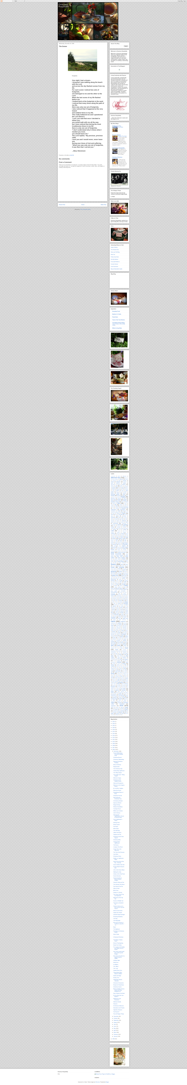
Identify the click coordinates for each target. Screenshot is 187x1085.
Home (82, 204)
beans (117, 491)
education (114, 544)
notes (112, 624)
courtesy (126, 528)
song (125, 669)
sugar (127, 677)
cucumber (114, 534)
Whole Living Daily (117, 328)
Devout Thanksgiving (118, 943)
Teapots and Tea (117, 834)
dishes (125, 539)
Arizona (112, 485)
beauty (112, 493)
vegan (112, 702)
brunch (126, 501)
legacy (122, 604)
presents (126, 637)
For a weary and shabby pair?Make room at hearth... (119, 948)
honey (125, 592)
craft (120, 529)
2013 (113, 735)
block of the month (115, 496)
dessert (114, 538)
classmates (117, 518)
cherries (126, 512)
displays (112, 540)
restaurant (124, 652)
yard (113, 714)
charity (122, 512)
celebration (123, 508)
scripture (126, 659)
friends (113, 567)
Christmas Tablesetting (118, 759)
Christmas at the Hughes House (117, 780)
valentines (124, 701)
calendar (120, 504)
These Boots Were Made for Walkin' (117, 973)
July (127, 600)
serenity (114, 663)
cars (113, 507)
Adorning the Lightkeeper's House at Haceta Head (118, 816)
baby (123, 488)
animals (124, 480)
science (116, 659)
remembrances (113, 652)
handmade (126, 580)
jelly (112, 600)
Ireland (124, 598)
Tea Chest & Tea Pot (118, 886)
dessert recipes (122, 538)
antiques (118, 481)
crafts (112, 531)
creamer (112, 532)
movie (120, 617)
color (116, 522)
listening (126, 607)
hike (111, 585)
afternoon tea (115, 478)
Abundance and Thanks (118, 1007)
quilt (126, 642)
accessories (113, 476)
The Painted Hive (115, 249)
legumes (114, 606)
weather (116, 709)
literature (113, 608)
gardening (113, 571)
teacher (112, 690)
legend (126, 604)
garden (124, 569)
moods (115, 616)
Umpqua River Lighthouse (116, 842)
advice (119, 476)
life (125, 606)
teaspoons (122, 692)
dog (116, 540)
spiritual (121, 672)
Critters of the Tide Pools (119, 874)
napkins (114, 619)
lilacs (117, 607)
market (116, 612)
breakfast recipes (115, 501)
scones (120, 659)
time (119, 696)
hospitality (113, 594)
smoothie (120, 668)
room (113, 654)
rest (119, 652)
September (116, 1020)
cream (119, 530)
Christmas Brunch (117, 757)
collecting (112, 520)
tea (118, 683)
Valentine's (119, 701)
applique (124, 483)
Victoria (112, 707)
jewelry (116, 600)
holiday (126, 585)
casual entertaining (124, 507)
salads (119, 657)
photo (118, 634)
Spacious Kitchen (117, 802)
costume (112, 528)
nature (113, 621)
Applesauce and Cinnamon (117, 999)
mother (119, 616)
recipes (116, 649)
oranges (112, 626)
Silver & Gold (116, 888)
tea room (118, 686)
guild (121, 580)
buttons (113, 503)
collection (118, 520)
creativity (113, 533)
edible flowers (125, 543)
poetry (114, 637)
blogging (123, 496)
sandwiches (113, 658)
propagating (118, 640)
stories (121, 676)
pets (119, 632)
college (112, 522)
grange (120, 579)
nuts (125, 624)
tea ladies (119, 685)
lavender (125, 603)
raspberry (112, 648)
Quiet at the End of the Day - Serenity (118, 862)
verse (121, 705)
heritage (124, 584)
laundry (119, 603)
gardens (120, 571)
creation (118, 532)
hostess (119, 594)
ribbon (116, 653)
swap (123, 680)
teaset (117, 692)
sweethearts (116, 681)
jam (119, 599)
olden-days (125, 625)
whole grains (114, 712)
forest (127, 564)
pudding (124, 640)
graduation (125, 576)
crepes (118, 533)
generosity (119, 572)
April (115, 1030)
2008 (113, 745)
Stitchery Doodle (117, 1001)
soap (117, 669)
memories (116, 614)
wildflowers (120, 712)
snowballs (112, 669)
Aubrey (121, 485)
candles (112, 505)
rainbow (115, 646)
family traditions (121, 557)
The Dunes (115, 845)
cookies (124, 525)
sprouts (118, 673)
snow (124, 668)
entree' (114, 548)
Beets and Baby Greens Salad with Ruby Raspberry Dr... (118, 990)
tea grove (114, 685)
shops (118, 666)
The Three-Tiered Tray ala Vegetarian (118, 895)
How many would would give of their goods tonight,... (118, 953)
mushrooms (113, 618)
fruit (119, 568)
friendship (121, 567)
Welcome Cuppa (117, 777)
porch (118, 637)
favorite (112, 560)
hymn (124, 595)
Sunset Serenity (117, 875)
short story (123, 666)
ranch (125, 646)
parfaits (112, 630)
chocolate (121, 514)
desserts (112, 539)
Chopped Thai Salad (122, 136)
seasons (119, 662)
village (122, 707)
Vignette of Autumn (117, 1009)
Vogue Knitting (114, 247)
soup (112, 671)
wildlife (125, 712)
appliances (118, 483)
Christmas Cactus (117, 986)
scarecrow (124, 658)
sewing (123, 663)
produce (125, 639)
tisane (123, 696)
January (116, 1036)
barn (121, 489)
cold (126, 519)
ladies (114, 603)
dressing (125, 542)
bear (121, 491)
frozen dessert (113, 568)
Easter (112, 543)
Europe (118, 549)
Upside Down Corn (117, 970)
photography (123, 634)
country (122, 528)
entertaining (113, 547)
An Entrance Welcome (118, 1005)
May (115, 1028)
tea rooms (123, 686)
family (112, 552)
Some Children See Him (118, 864)
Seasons (115, 1003)
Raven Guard (116, 824)
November (116, 1016)
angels (119, 480)
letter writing (121, 606)
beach (117, 490)
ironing (116, 599)
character (124, 510)
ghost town (125, 572)
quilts (112, 645)
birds (124, 494)
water (112, 709)
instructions (114, 598)
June (115, 1026)
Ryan (114, 927)
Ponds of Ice (116, 977)
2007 (113, 747)
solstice (121, 669)
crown (127, 533)
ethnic (124, 548)
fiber (113, 561)
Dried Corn (115, 962)
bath (113, 490)
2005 (113, 1038)
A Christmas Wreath (118, 800)
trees (114, 700)
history (115, 585)
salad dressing (120, 655)
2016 (113, 729)
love (113, 609)
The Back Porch (117, 808)
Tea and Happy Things (118, 1013)
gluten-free (124, 575)
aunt (125, 485)
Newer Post (62, 204)
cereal (119, 510)
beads (122, 490)
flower (116, 562)
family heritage (119, 555)
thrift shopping (114, 696)
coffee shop (121, 519)
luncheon (126, 609)
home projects (124, 589)
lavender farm (116, 604)
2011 (113, 739)
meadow (126, 612)
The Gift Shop (116, 830)
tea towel (117, 688)
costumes (117, 528)
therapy (126, 695)
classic (112, 518)
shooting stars (119, 664)
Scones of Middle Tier (118, 900)
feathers (121, 560)
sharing (112, 664)
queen (126, 641)
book (125, 498)
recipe (126, 648)
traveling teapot (114, 698)
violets (114, 708)
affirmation (124, 476)
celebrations (113, 509)
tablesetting (120, 682)
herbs (117, 584)
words (127, 713)
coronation (118, 527)
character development (115, 512)
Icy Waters (115, 964)
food (122, 564)
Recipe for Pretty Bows (118, 984)
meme (122, 613)
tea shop (123, 687)
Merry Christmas (117, 764)
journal (120, 600)
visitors (118, 708)
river (120, 653)
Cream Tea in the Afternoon (117, 849)
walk (126, 708)
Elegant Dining (116, 804)
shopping (113, 666)
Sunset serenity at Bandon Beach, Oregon (117, 879)
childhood (118, 513)
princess (119, 639)
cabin (118, 503)
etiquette (112, 549)
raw (117, 648)
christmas (113, 517)
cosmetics (124, 527)
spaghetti (116, 672)
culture (118, 534)
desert (122, 537)
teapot (112, 691)
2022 (113, 725)
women (117, 713)
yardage (116, 714)
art (116, 485)
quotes (125, 645)
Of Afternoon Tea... (117, 126)
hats (121, 581)
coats (112, 519)
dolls (125, 540)
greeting (112, 580)
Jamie (123, 599)
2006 (113, 749)
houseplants (124, 594)
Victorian (116, 707)
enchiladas (116, 545)
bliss (127, 495)
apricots (118, 484)
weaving (121, 709)
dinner (117, 539)
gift (117, 574)
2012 (113, 737)
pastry (127, 630)
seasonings (113, 662)
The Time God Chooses (118, 852)
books (119, 499)
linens (121, 607)
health (125, 581)
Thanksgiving (121, 695)
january (126, 599)
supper (118, 680)
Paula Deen (115, 317)
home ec (126, 588)
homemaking (114, 592)
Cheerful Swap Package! (119, 914)
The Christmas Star (117, 768)
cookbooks (125, 524)
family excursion (122, 552)
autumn (114, 488)
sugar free (114, 678)
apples (112, 483)
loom (124, 608)
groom (117, 580)
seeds (126, 662)
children (124, 513)
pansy (121, 629)
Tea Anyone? (116, 1011)
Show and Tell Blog (115, 252)
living (118, 608)
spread (125, 672)
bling (124, 495)
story (112, 677)
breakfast (125, 500)
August (115, 1022)
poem (126, 636)
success (122, 677)
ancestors (114, 480)
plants (121, 636)
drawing (112, 542)
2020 (113, 727)
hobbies (120, 585)
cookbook (119, 524)
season (118, 660)
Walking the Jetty (117, 872)
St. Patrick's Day (125, 673)
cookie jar (119, 525)
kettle (113, 601)
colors (126, 522)
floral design (121, 561)
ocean (112, 625)
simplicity (112, 668)
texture (125, 693)
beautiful (125, 491)
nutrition (120, 624)
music (119, 618)
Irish (113, 599)
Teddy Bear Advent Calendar (117, 980)
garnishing (113, 572)
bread (112, 500)
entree (119, 547)
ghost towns (113, 574)
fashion (124, 559)
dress (116, 542)
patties (118, 631)
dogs (121, 540)
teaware (126, 692)
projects (112, 640)
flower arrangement (122, 562)
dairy (127, 534)
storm (126, 676)
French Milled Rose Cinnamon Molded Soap (118, 754)
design (126, 537)
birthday (113, 495)
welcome (123, 711)
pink (123, 635)
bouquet (125, 499)
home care (113, 588)
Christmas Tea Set (117, 795)
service (119, 663)
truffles (119, 700)
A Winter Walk (116, 960)
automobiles (126, 486)
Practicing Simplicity (117, 916)
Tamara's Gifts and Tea (118, 882)
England (123, 545)
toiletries (114, 697)
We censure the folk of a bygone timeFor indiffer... (119, 957)
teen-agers (114, 693)
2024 (113, 723)
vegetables (121, 704)
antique (112, 481)
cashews (116, 507)
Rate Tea (113, 254)
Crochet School (114, 264)
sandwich (124, 657)
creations (124, 532)
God (111, 576)
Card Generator (114, 266)
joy (124, 600)
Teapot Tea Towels (117, 912)
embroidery (125, 544)
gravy (125, 579)
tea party (123, 685)
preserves (114, 639)
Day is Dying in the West (119, 993)
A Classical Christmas (118, 937)
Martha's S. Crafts (116, 314)
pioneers (113, 636)
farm (111, 559)
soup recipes (117, 671)
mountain (125, 616)
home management (115, 589)
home (124, 587)
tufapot (125, 700)
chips (116, 514)
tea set (118, 687)
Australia (112, 486)
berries (118, 493)
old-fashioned (118, 625)
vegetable (120, 702)
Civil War (125, 517)
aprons (123, 484)
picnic (116, 635)
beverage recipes (115, 494)
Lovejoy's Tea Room (118, 847)
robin (123, 653)
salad (112, 655)
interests (119, 598)
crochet (122, 533)
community (115, 523)
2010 (113, 741)
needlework (123, 621)
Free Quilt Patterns (115, 261)
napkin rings (125, 618)
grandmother (113, 579)
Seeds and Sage (117, 975)
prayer (122, 637)
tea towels (123, 688)
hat (117, 581)
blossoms (113, 498)
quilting (124, 644)
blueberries (119, 498)
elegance (119, 544)
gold (114, 576)
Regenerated (116, 766)
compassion (124, 523)
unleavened (113, 701)
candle (125, 504)
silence (115, 667)
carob (127, 505)
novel (116, 624)
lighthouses (113, 607)
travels (120, 698)
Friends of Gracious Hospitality (117, 158)
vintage (126, 707)
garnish (125, 571)
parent (125, 629)
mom (112, 616)
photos (112, 635)
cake (115, 504)
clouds (122, 518)
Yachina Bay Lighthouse (118, 770)
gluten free (115, 575)
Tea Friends (120, 127)
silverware (125, 667)
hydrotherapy (118, 595)
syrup (121, 681)
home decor (119, 588)
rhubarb (112, 653)
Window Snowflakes (118, 806)
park (116, 630)
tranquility (120, 697)
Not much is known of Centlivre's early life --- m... (118, 924)
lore (127, 608)
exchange (124, 549)
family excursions (116, 554)
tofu (127, 696)
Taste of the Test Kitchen (118, 319)
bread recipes (118, 500)
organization (124, 626)
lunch (122, 609)
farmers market (117, 559)
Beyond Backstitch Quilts (116, 268)
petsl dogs (125, 632)
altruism (121, 479)
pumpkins (118, 641)
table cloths (126, 681)
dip (121, 539)
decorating (113, 537)
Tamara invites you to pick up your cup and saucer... (118, 907)
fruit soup (125, 568)
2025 (113, 721)
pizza (118, 636)
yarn (120, 714)
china (112, 514)
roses (120, 654)
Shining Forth (116, 822)
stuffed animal (117, 677)
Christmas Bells (117, 839)
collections (124, 520)
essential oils (119, 548)
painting (112, 629)
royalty (125, 654)
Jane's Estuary (116, 812)
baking (113, 489)
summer (126, 678)
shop (125, 664)
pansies (116, 629)
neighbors (119, 623)
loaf (121, 608)
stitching (112, 676)
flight (116, 561)
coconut (116, 519)
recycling (124, 649)
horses (124, 593)
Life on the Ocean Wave (118, 869)
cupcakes (123, 534)
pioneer (126, 635)
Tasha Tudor (113, 683)
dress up (120, 542)
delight (117, 537)
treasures (126, 698)
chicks (113, 513)
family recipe (119, 556)
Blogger (107, 1082)
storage (116, 676)
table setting (114, 682)
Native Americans (122, 619)
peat (122, 631)
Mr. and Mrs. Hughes (118, 788)
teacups (124, 690)
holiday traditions (118, 587)
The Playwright (116, 920)
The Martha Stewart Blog (118, 322)
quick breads (120, 642)
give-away (126, 574)
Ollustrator (97, 1082)
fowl (113, 565)
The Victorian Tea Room (119, 884)
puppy (122, 641)
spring (112, 673)
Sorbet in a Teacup (117, 892)
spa (111, 672)
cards (123, 505)
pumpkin (112, 641)
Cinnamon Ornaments (118, 982)
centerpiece (122, 509)
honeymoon (113, 593)
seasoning (124, 660)
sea (114, 660)
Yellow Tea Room (117, 832)
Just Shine (115, 854)
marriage (121, 612)
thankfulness (113, 695)
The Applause (116, 929)
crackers (114, 529)
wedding (126, 709)
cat (113, 508)
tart (126, 682)
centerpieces (113, 510)
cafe (111, 504)
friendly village (124, 565)
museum (124, 617)
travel (124, 697)
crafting (124, 529)
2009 (113, 743)
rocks (127, 653)
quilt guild (113, 644)
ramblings (120, 646)
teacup (117, 690)
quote (118, 645)
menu (122, 614)
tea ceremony (125, 683)
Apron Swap (116, 934)
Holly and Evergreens (118, 783)
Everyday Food (116, 311)
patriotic (113, 631)
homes (121, 592)
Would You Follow (117, 945)
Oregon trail (118, 626)
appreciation (113, 484)
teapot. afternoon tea (122, 691)
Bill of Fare (115, 890)
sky (116, 668)
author (116, 486)
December (116, 751)
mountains (113, 617)
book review (113, 499)
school (112, 659)
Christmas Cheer (117, 856)
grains (123, 578)
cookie (114, 525)
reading (121, 648)
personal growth (114, 632)
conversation (113, 524)
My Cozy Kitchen (116, 135)
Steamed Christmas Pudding (117, 762)
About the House (117, 790)
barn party (126, 489)
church (119, 517)
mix (126, 614)
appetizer (125, 481)
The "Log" (115, 968)
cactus (125, 503)
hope (119, 593)
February (126, 560)
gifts (120, 574)
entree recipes (124, 547)
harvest (113, 581)
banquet (117, 489)
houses (112, 595)
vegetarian (113, 705)
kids (117, 601)
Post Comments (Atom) (85, 209)
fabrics (120, 551)
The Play (115, 918)
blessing (119, 495)
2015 (113, 731)
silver (120, 667)
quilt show (119, 644)
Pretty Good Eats (115, 256)
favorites (116, 560)
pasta (123, 630)
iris (127, 598)
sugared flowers (120, 678)
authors (121, 486)
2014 (113, 733)
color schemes (121, 522)
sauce (118, 658)
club (126, 518)
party (119, 630)
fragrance (118, 565)
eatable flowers (117, 543)
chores (117, 515)
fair (123, 551)
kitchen (126, 601)
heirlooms (112, 584)
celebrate (117, 508)
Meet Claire (116, 828)
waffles (122, 708)
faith (126, 551)
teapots (112, 692)
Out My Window (114, 259)
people (125, 631)
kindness (121, 601)
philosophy (113, 634)
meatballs (117, 613)
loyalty (118, 609)
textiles (120, 693)
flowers (113, 564)
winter (112, 713)
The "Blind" (115, 966)
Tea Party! (115, 826)
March (115, 1032)
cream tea (124, 530)
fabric (116, 551)
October (116, 1018)
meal (113, 613)
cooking (112, 527)
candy (116, 505)
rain (111, 646)
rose (116, 654)
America (126, 479)
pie (119, 635)
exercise (112, 551)
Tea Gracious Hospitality (118, 147)
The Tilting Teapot (117, 772)
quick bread (113, 642)
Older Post (103, 204)
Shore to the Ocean (117, 910)
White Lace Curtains (118, 810)
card (120, 505)
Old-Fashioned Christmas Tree (117, 798)
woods (122, 713)
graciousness (119, 576)
